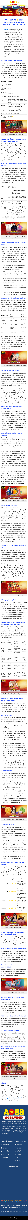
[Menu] (2, 3)
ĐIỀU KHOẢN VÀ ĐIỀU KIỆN (16, 1207)
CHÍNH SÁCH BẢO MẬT (8, 1205)
